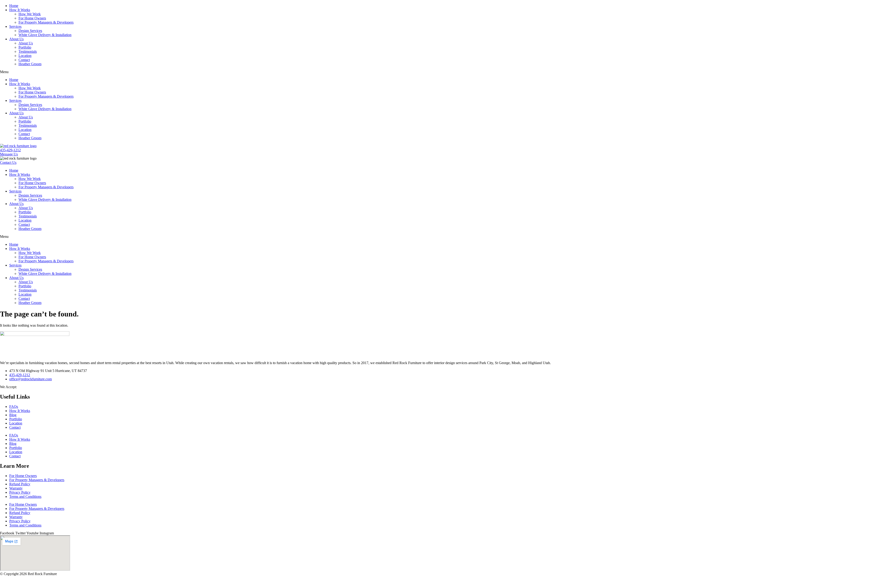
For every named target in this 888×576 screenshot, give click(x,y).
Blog (12, 415)
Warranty (16, 488)
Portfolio (24, 47)
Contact (24, 60)
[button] (444, 72)
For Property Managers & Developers (46, 22)
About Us (16, 39)
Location (24, 56)
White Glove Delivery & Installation (44, 35)
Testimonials (27, 51)
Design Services (30, 31)
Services (15, 26)
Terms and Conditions (25, 497)
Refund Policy (19, 484)
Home (13, 6)
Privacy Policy (20, 492)
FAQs (13, 407)
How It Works (19, 10)
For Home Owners (32, 18)
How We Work (29, 14)
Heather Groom (29, 64)
